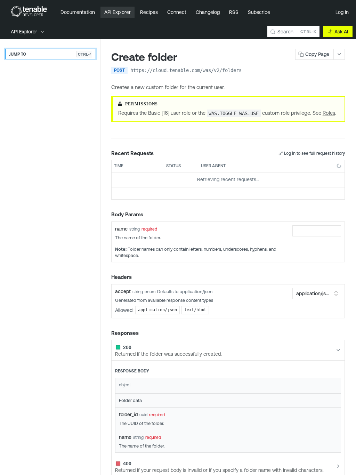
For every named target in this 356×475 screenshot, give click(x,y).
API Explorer (117, 12)
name (121, 229)
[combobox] (316, 230)
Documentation (77, 12)
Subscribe (259, 12)
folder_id (128, 414)
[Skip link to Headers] (106, 277)
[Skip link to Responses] (106, 333)
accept (123, 291)
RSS (233, 12)
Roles (329, 113)
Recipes (149, 12)
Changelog (208, 12)
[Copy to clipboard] (248, 71)
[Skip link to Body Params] (106, 214)
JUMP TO (50, 54)
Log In (342, 12)
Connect (176, 12)
